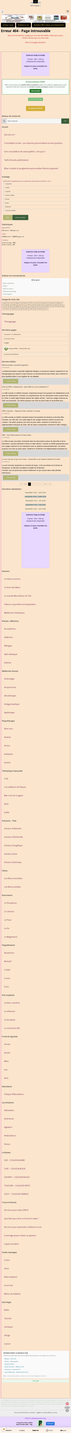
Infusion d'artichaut (13, 862)
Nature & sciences (8, 289)
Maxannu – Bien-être (10, 1359)
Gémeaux (8, 1327)
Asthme (7, 663)
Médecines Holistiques (14, 613)
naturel (11, 306)
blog (62, 306)
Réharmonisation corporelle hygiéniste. (15, 365)
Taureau (7, 1318)
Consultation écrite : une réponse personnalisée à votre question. (33, 143)
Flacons (7, 199)
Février (7, 1044)
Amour (7, 1144)
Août (6, 804)
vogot (4, 303)
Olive (6, 1268)
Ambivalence (10, 1136)
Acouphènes (10, 629)
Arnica (7, 746)
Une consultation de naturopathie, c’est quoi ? (24, 151)
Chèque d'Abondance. (14, 1094)
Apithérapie (9, 712)
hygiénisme (18, 306)
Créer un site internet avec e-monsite (24, 1412)
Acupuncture (10, 687)
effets (31, 303)
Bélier (6, 1310)
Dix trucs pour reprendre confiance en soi (23, 1227)
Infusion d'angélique (13, 845)
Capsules (8, 191)
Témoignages (10, 322)
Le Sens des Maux (12, 587)
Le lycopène (9, 1020)
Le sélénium (9, 1011)
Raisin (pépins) (10, 1277)
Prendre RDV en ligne (35, 99)
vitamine (31, 309)
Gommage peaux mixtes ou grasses (20, 1235)
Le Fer (7, 928)
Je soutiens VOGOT (36, 108)
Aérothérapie (10, 696)
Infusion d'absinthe (12, 828)
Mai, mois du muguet (13, 795)
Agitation (8, 1127)
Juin (6, 1070)
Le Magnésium (10, 937)
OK (65, 121)
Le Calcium (9, 911)
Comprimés (8, 184)
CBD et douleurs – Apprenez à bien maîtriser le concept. (21, 411)
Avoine (7, 762)
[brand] (2, 11)
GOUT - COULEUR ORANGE (16, 1194)
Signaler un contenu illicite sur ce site (47, 1412)
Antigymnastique (12, 704)
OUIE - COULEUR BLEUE (14, 1169)
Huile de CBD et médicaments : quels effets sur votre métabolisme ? (25, 387)
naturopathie (43, 303)
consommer (6, 309)
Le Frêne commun (12, 579)
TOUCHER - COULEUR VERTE (17, 1186)
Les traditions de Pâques (15, 787)
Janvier (7, 1053)
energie (32, 306)
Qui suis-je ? (9, 135)
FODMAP (6, 343)
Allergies (8, 646)
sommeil (5, 306)
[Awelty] (49, 1430)
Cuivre (7, 978)
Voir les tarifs (35, 91)
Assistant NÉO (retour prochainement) (49, 25)
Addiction (8, 637)
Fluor (6, 987)
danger (17, 303)
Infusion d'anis (10, 854)
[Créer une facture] (63, 1430)
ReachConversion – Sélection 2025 (14, 1367)
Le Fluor (7, 920)
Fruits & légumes (7, 294)
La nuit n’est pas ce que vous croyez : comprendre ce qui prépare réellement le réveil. (31, 459)
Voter (7, 217)
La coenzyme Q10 (12, 1028)
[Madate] (22, 1430)
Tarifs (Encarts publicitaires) (16, 160)
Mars (6, 1061)
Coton (7, 1260)
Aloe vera (8, 729)
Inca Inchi (8, 1285)
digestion (59, 303)
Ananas (7, 737)
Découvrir (50, 1423)
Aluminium (9, 953)
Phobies (5, 286)
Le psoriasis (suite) (9, 338)
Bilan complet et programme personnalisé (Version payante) (31, 168)
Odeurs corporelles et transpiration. (20, 604)
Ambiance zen (23, 25)
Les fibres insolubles (13, 878)
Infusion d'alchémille (13, 837)
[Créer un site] (8, 1430)
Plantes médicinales (8, 283)
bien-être (10, 303)
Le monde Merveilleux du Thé (17, 596)
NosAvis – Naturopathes (11, 1361)
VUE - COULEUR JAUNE (14, 1160)
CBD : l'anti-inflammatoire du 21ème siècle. (17, 435)
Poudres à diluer (9, 195)
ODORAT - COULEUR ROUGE (17, 1177)
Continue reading (10, 381)
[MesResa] (35, 1430)
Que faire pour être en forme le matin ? (21, 1218)
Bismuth (7, 961)
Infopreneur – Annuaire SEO (12, 1369)
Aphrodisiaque (10, 654)
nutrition (25, 306)
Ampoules (8, 207)
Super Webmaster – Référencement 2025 (16, 1372)
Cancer (7, 1344)
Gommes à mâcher (10, 210)
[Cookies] (4, 1429)
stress (46, 309)
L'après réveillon (11, 1244)
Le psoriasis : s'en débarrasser (12, 334)
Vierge (7, 1335)
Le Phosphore (10, 903)
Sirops (7, 203)
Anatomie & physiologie (9, 291)
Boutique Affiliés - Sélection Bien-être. (19, 348)
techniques (52, 303)
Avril (6, 1078)
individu (38, 306)
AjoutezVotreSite (9, 1364)
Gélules (7, 187)
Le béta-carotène (12, 1003)
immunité (25, 309)
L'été (6, 779)
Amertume (9, 1119)
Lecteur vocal (8, 25)
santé (36, 303)
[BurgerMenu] (67, 11)
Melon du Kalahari (12, 1294)
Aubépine (8, 754)
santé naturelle (55, 306)
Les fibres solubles (12, 887)
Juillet (6, 812)
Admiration (9, 1110)
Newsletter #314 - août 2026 (35, 493)
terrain (19, 309)
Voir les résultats (20, 217)
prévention (39, 309)
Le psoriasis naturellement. (11, 354)
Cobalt (7, 970)
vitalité (13, 309)
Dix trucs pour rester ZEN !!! (16, 1210)
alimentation (24, 303)
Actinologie (9, 679)
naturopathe (45, 306)
